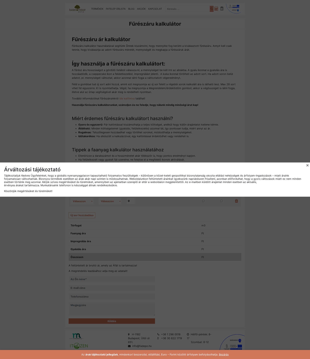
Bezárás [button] (224, 354)
